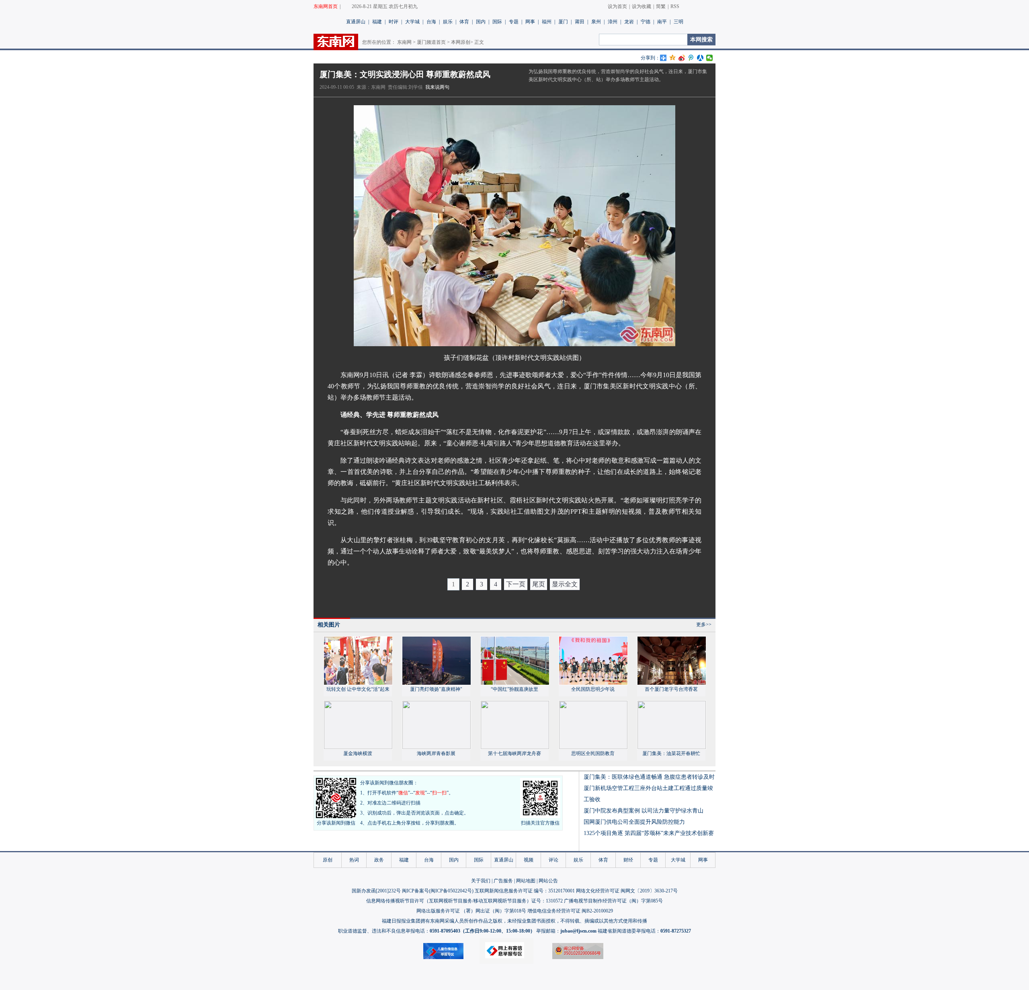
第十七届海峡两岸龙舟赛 (514, 753)
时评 (393, 21)
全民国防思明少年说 (593, 689)
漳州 (612, 21)
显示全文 (565, 584)
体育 (464, 21)
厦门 (563, 21)
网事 (530, 21)
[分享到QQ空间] (672, 58)
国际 (497, 21)
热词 (354, 860)
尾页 (538, 584)
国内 (481, 21)
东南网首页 (326, 6)
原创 (327, 860)
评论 (553, 860)
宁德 (645, 21)
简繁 (661, 6)
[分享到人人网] (700, 58)
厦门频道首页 (431, 42)
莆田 (579, 21)
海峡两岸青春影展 (436, 753)
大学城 (412, 21)
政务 (379, 860)
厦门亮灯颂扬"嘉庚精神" (436, 689)
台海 (431, 21)
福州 (546, 21)
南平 (662, 21)
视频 (528, 860)
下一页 (515, 584)
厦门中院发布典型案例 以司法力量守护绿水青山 (643, 811)
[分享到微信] (709, 58)
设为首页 (617, 6)
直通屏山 (355, 21)
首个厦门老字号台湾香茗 (671, 689)
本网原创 (460, 42)
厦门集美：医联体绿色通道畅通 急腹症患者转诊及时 (649, 777)
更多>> (703, 624)
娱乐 (448, 21)
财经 (628, 860)
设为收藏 (641, 6)
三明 (678, 21)
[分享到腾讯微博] (691, 58)
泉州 (596, 21)
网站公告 (548, 881)
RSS (674, 6)
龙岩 (629, 21)
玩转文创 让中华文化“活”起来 (357, 689)
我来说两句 (437, 87)
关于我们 (480, 881)
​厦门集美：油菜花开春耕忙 (671, 753)
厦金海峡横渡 (357, 753)
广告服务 (503, 881)
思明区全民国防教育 (593, 753)
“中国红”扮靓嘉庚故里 (514, 689)
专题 (514, 21)
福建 (377, 21)
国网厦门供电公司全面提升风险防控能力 (634, 822)
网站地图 (525, 881)
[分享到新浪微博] (681, 58)
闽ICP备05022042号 (451, 891)
